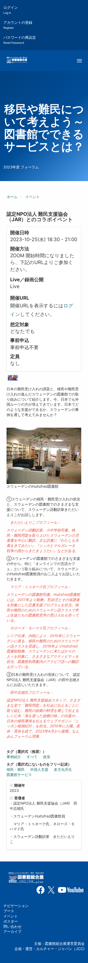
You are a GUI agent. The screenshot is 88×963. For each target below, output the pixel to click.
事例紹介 (14, 756)
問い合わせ (12, 926)
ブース (8, 911)
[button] (13, 378)
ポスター (10, 921)
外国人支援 (39, 769)
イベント (32, 196)
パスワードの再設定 (19, 39)
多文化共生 (63, 769)
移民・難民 (16, 769)
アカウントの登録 (17, 24)
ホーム (12, 196)
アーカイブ (12, 931)
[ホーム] (16, 60)
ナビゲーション (16, 905)
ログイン (10, 10)
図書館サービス (19, 774)
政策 (46, 756)
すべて (32, 756)
